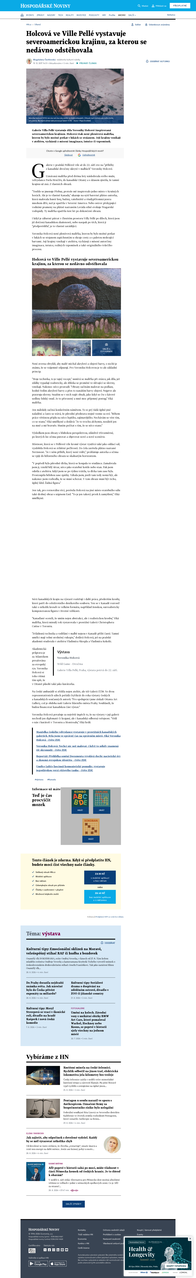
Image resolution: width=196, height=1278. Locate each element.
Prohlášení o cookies (112, 1235)
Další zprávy (73, 1204)
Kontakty (82, 1230)
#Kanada (51, 779)
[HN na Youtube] (66, 1249)
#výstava (39, 779)
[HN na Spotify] (62, 1249)
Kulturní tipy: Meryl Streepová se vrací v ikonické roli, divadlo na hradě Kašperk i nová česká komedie (45, 1015)
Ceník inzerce (83, 1248)
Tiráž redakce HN (85, 1235)
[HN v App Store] (58, 1263)
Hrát (80, 810)
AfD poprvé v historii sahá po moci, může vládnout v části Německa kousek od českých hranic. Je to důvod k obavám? (84, 1171)
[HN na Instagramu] (53, 1249)
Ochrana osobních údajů (114, 1230)
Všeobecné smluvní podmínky (116, 1244)
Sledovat (68, 155)
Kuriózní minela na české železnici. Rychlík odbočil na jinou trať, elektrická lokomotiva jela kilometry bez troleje (90, 1071)
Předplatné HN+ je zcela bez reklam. (109, 917)
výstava (51, 934)
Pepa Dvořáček (85, 121)
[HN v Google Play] (38, 1263)
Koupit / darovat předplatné (149, 1230)
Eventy (140, 1235)
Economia (82, 1239)
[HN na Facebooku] (49, 1249)
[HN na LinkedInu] (58, 1249)
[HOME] (22, 15)
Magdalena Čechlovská (44, 59)
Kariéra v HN (83, 1244)
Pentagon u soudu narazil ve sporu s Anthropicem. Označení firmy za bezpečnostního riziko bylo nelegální (88, 1104)
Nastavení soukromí (111, 1239)
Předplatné (180, 5)
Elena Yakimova (35, 1133)
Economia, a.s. (47, 1234)
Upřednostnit (89, 155)
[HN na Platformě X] (45, 1249)
